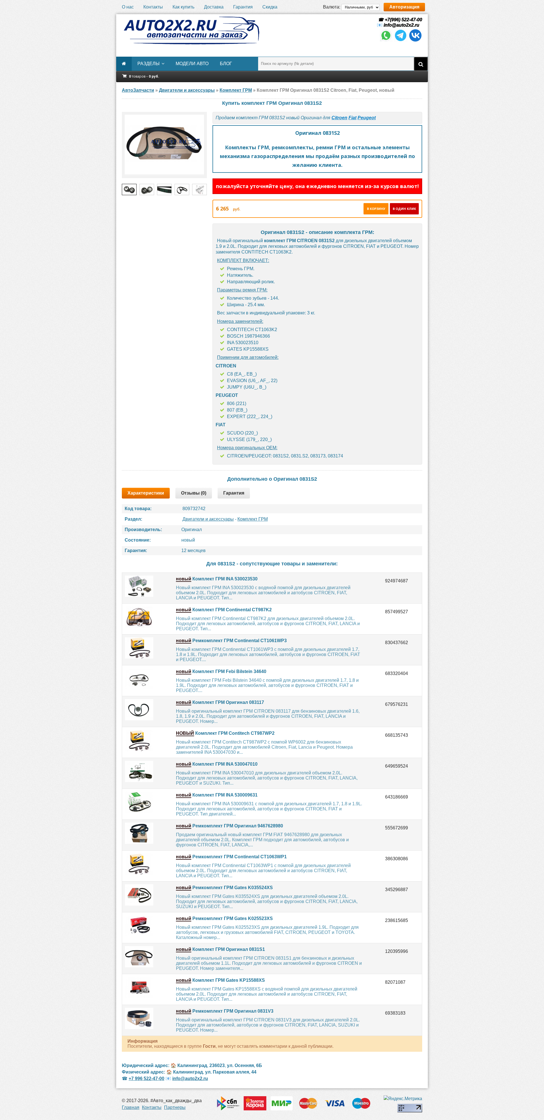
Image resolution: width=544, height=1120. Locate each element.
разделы (148, 63)
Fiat (352, 117)
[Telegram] (400, 40)
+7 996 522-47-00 (146, 1078)
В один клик (404, 208)
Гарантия (243, 7)
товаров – (144, 76)
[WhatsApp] (386, 40)
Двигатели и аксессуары (208, 519)
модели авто (192, 63)
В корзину (376, 208)
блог (226, 63)
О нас (128, 7)
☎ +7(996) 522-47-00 (399, 19)
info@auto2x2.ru (401, 25)
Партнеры (175, 1107)
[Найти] (421, 64)
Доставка (214, 7)
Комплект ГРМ (252, 519)
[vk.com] (415, 40)
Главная (130, 1107)
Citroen (339, 117)
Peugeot (367, 117)
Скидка (269, 7)
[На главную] (191, 30)
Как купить (183, 7)
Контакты (153, 7)
